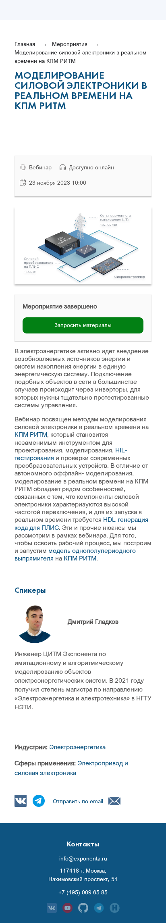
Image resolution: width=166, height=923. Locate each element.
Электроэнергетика (77, 747)
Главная (25, 43)
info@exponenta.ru (83, 858)
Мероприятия (69, 43)
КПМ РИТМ (31, 434)
